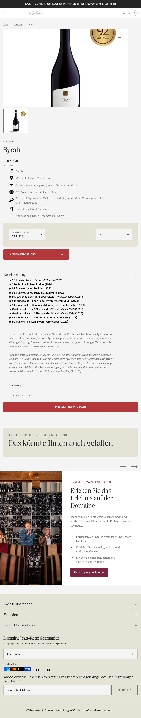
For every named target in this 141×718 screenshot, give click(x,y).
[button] (5, 13)
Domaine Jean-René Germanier (30, 643)
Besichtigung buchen (87, 572)
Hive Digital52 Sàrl (58, 643)
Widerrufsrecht (34, 710)
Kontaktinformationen (89, 710)
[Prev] (123, 466)
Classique (18, 24)
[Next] (134, 466)
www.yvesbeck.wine (70, 296)
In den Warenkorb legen (22, 254)
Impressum (109, 710)
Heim (5, 24)
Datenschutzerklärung (56, 710)
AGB (72, 710)
